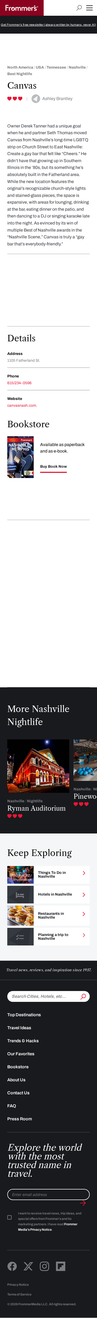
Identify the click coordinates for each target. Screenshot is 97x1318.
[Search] (82, 996)
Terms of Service (19, 1294)
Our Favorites (20, 1053)
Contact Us (18, 1093)
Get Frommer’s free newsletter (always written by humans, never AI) (48, 24)
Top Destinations (24, 1014)
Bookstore (18, 1066)
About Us (16, 1080)
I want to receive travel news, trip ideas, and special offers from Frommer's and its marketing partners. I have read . (49, 1221)
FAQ (11, 1106)
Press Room (19, 1119)
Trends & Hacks (23, 1040)
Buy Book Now (53, 467)
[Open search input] (79, 8)
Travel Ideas (19, 1027)
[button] (89, 7)
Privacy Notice (18, 1285)
